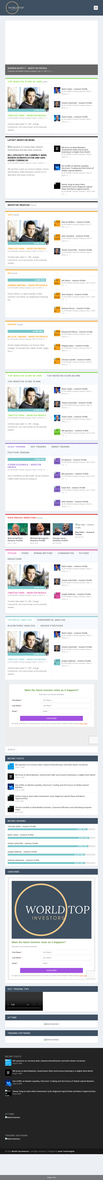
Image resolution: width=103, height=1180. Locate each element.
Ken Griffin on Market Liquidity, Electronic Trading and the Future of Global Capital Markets (78, 168)
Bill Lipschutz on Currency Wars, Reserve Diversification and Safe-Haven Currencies (27, 158)
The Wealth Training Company (26, 71)
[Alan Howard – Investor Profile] (57, 296)
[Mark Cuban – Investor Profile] (57, 90)
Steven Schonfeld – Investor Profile (77, 103)
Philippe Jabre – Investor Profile (75, 346)
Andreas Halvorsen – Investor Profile (23, 860)
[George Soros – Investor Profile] (63, 529)
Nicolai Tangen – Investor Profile (28, 336)
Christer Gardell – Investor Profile (76, 359)
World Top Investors (20, 1151)
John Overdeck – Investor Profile (75, 236)
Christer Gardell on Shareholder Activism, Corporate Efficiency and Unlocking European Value (53, 808)
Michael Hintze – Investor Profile (76, 308)
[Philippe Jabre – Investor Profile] (57, 347)
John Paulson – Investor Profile (75, 501)
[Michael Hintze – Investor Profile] (57, 310)
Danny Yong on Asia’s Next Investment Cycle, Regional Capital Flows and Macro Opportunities (77, 186)
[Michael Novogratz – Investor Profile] (40, 529)
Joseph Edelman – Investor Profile (76, 594)
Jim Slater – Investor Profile (73, 280)
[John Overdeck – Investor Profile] (57, 237)
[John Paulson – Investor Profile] (57, 503)
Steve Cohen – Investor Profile (75, 117)
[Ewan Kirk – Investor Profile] (57, 489)
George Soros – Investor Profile (60, 539)
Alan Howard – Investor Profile (75, 294)
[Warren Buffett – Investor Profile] (57, 223)
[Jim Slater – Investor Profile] (57, 282)
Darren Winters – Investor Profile (28, 285)
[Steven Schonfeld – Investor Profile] (57, 104)
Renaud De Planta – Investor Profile (77, 332)
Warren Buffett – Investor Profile (27, 68)
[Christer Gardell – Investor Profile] (57, 361)
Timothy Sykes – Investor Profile (27, 115)
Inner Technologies (66, 1151)
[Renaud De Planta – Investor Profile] (57, 333)
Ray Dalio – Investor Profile (84, 533)
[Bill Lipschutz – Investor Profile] (57, 432)
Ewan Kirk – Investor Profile (73, 487)
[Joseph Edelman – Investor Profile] (57, 595)
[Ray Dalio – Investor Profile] (85, 526)
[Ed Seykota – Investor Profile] (57, 461)
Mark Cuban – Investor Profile (74, 89)
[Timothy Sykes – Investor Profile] (28, 99)
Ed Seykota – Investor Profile (74, 460)
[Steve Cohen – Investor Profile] (57, 118)
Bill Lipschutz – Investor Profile (75, 430)
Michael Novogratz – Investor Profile (40, 539)
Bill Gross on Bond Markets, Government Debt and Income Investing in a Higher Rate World (76, 149)
